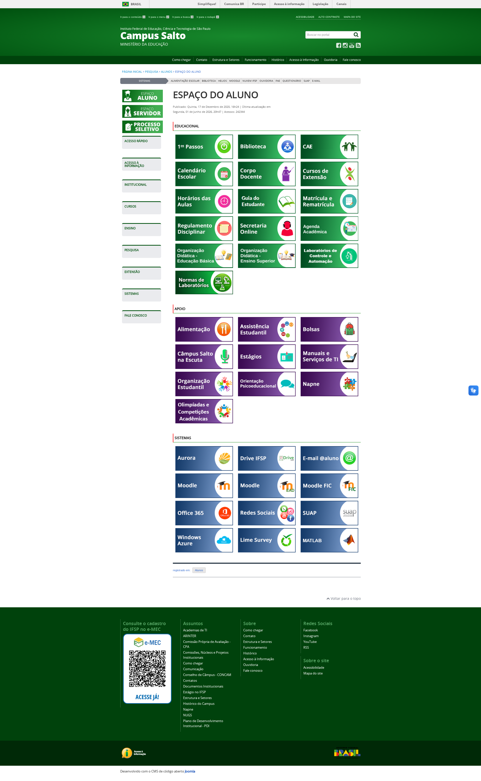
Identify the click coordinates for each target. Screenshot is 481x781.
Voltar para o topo (345, 598)
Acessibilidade (305, 17)
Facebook (310, 630)
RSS (306, 647)
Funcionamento (255, 60)
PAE (278, 80)
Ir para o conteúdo (132, 17)
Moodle (234, 80)
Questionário (292, 80)
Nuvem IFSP (250, 80)
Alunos (166, 71)
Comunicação (193, 669)
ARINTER (189, 636)
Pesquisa (151, 71)
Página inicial (132, 71)
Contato (201, 60)
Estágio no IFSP (194, 692)
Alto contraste (329, 17)
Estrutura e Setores (225, 60)
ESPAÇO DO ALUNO (215, 94)
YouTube (310, 642)
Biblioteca (209, 80)
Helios (222, 80)
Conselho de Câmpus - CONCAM (207, 675)
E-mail (316, 80)
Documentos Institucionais (203, 686)
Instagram (311, 636)
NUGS (187, 715)
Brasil (136, 4)
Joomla (190, 771)
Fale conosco (352, 60)
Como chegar (181, 60)
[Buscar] (356, 35)
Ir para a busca (182, 17)
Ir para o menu (159, 17)
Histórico (278, 60)
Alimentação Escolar (185, 80)
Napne (188, 709)
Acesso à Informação (304, 60)
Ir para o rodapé (207, 17)
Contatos (190, 680)
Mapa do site (352, 17)
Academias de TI (195, 630)
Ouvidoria (330, 60)
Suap (307, 80)
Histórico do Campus (198, 704)
